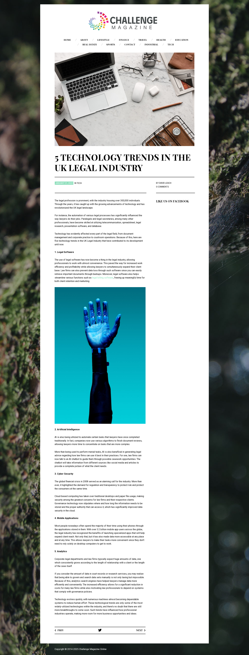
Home (67, 39)
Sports (110, 44)
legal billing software (102, 277)
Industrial (151, 44)
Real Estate (89, 44)
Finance (124, 39)
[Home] (124, 21)
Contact (129, 44)
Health (161, 39)
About (84, 39)
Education (181, 39)
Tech (171, 44)
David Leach (165, 183)
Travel (142, 39)
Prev (60, 630)
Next (139, 630)
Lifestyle (103, 39)
